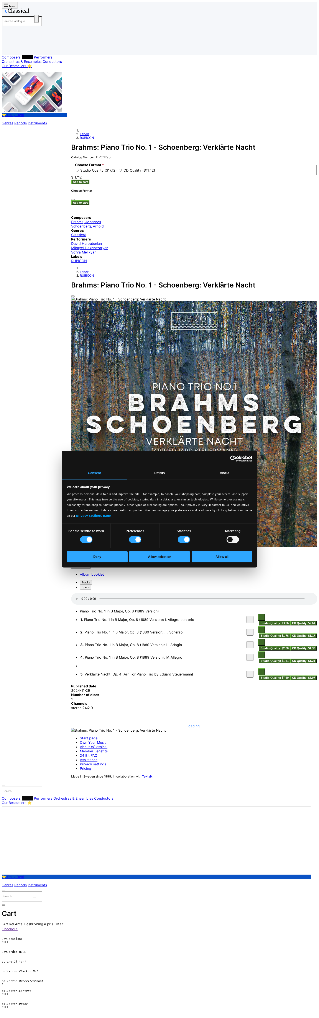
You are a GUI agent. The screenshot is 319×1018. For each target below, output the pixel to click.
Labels (27, 57)
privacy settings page (93, 515)
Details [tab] (159, 473)
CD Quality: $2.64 (303, 623)
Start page (88, 738)
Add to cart (80, 181)
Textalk (147, 776)
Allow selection (159, 557)
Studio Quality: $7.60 (275, 677)
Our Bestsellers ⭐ (17, 66)
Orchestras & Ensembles (21, 61)
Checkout (10, 929)
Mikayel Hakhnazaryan (89, 248)
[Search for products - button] (36, 19)
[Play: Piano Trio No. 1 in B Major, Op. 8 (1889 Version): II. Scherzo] (250, 632)
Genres (7, 123)
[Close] (73, 296)
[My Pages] (9, 48)
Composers (11, 57)
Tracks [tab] (86, 582)
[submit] (34, 897)
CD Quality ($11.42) (139, 170)
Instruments (37, 123)
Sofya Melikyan (83, 252)
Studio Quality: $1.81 (275, 660)
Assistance (88, 760)
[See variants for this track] (261, 617)
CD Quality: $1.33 (303, 648)
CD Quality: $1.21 (303, 660)
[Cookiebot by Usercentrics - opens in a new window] (233, 458)
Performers (43, 57)
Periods (20, 123)
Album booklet (92, 574)
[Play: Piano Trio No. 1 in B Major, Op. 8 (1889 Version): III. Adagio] (250, 644)
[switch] (135, 539)
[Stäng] (73, 199)
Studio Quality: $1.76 (275, 635)
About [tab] (224, 473)
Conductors (52, 61)
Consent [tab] (94, 473)
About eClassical (93, 747)
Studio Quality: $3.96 (275, 623)
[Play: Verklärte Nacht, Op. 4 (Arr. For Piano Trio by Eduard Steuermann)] (250, 674)
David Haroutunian (86, 243)
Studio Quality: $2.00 (275, 648)
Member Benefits (94, 751)
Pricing (85, 768)
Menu (12, 6)
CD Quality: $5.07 (303, 677)
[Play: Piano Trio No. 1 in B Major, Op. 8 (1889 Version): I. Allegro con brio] (250, 619)
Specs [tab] (86, 587)
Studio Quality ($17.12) (99, 170)
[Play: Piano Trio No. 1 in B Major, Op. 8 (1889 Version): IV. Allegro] (250, 657)
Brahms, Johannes (86, 222)
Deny (97, 557)
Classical (78, 235)
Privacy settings (93, 764)
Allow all (222, 557)
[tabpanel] (194, 636)
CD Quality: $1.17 (303, 635)
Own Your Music (93, 742)
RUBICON (87, 138)
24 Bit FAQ (88, 755)
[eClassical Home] (36, 11)
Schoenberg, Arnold (87, 226)
